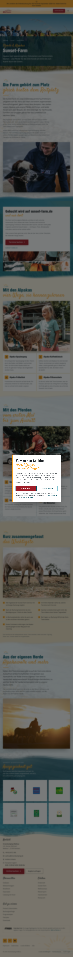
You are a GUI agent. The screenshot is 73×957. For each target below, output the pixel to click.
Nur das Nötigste (47, 488)
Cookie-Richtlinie (52, 495)
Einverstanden (26, 488)
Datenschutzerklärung (27, 497)
